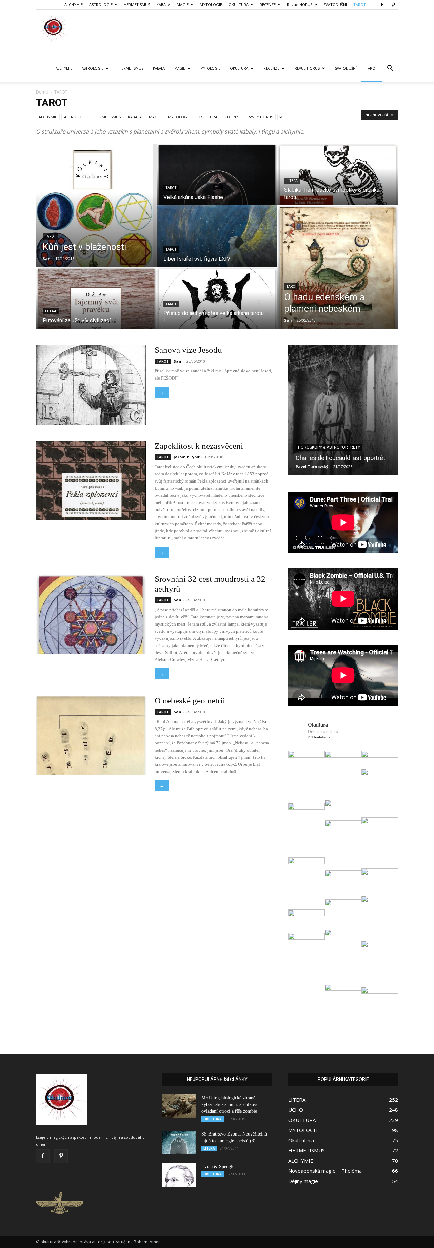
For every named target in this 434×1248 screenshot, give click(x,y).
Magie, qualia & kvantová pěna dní (334, 439)
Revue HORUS (299, 4)
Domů (42, 92)
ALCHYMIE (73, 4)
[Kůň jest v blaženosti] (96, 205)
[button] (390, 68)
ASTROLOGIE (101, 4)
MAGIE (183, 4)
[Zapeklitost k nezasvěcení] (91, 480)
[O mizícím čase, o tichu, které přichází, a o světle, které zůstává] (343, 410)
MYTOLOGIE (211, 4)
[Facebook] (382, 4)
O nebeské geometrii (190, 700)
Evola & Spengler (218, 1166)
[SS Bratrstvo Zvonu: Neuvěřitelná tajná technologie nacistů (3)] (179, 1142)
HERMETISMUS (137, 4)
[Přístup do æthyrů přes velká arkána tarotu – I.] (217, 304)
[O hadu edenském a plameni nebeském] (337, 267)
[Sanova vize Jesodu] (91, 385)
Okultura (318, 725)
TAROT (359, 4)
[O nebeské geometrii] (91, 735)
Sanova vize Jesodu (188, 349)
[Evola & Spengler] (179, 1175)
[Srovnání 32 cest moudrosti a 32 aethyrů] (91, 614)
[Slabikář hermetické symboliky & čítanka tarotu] (337, 181)
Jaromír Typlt (187, 456)
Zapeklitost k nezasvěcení (199, 445)
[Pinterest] (393, 4)
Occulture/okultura (323, 731)
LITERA (50, 311)
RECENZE (268, 4)
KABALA (163, 4)
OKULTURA (239, 4)
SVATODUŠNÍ (335, 4)
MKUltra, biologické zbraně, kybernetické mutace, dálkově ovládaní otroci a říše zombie (229, 1104)
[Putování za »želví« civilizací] (96, 304)
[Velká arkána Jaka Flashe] (217, 181)
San (47, 258)
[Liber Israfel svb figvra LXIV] (217, 242)
